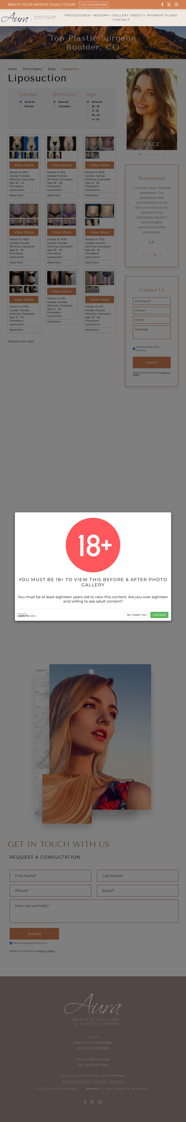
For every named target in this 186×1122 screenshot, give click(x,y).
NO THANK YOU (136, 614)
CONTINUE (159, 614)
